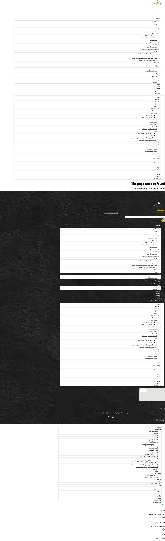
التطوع (158, 89)
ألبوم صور (155, 82)
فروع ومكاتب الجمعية (152, 47)
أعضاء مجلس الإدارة (148, 36)
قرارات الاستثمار (150, 56)
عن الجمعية (157, 19)
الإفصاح (155, 52)
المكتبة (158, 88)
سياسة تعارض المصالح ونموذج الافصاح (144, 54)
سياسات (155, 63)
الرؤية (155, 24)
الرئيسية (158, 18)
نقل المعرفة (157, 91)
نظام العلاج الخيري (156, 93)
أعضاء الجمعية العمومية (148, 38)
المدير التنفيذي (153, 40)
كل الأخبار (155, 80)
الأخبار (159, 78)
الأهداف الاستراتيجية (152, 31)
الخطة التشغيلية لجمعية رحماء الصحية (148, 60)
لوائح (156, 65)
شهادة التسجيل (153, 45)
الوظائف (158, 84)
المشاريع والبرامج (156, 76)
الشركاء (158, 74)
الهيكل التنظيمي (153, 42)
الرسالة (155, 26)
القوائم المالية (154, 29)
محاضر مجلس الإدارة (152, 69)
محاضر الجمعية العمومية (151, 71)
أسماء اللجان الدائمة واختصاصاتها (149, 49)
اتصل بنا (158, 86)
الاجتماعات (157, 66)
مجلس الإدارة (154, 33)
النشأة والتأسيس (153, 22)
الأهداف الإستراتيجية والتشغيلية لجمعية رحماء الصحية (144, 58)
